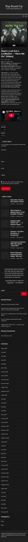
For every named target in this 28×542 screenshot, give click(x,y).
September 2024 (5, 438)
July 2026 (3, 352)
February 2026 (4, 371)
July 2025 (3, 399)
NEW (2, 48)
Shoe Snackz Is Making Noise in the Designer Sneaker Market (14, 314)
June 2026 (3, 356)
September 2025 (5, 391)
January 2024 (4, 469)
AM (1, 59)
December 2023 (5, 473)
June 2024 (3, 449)
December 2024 (5, 426)
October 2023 (4, 480)
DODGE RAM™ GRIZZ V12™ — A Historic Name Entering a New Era (12, 325)
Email (3, 168)
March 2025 (4, 414)
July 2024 (3, 445)
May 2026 (3, 360)
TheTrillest (12, 203)
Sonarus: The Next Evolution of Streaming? (17, 233)
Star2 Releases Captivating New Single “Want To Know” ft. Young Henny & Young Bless (12, 309)
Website (3, 175)
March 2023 (4, 508)
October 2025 (4, 387)
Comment (4, 149)
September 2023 (5, 484)
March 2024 (4, 461)
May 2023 (3, 500)
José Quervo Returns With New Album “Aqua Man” (18, 243)
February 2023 (4, 512)
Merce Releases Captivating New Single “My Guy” (16, 254)
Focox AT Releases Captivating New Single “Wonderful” (11, 320)
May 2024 (3, 453)
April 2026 (3, 364)
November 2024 (5, 430)
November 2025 (5, 383)
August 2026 (4, 348)
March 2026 (4, 368)
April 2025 (3, 410)
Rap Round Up (14, 6)
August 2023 (4, 488)
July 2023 (3, 492)
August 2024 (4, 441)
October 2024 (4, 434)
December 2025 (5, 379)
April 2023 (3, 504)
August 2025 (4, 395)
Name (3, 161)
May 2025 (3, 406)
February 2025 (4, 418)
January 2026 (4, 375)
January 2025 (4, 422)
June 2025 (3, 403)
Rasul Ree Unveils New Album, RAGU (10, 304)
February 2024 (4, 465)
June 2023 (3, 496)
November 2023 (5, 476)
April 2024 (3, 457)
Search (3, 290)
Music (2, 521)
